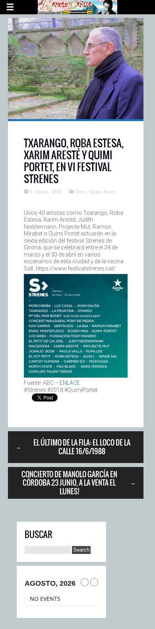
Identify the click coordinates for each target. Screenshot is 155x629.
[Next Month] (94, 582)
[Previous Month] (85, 582)
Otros (80, 191)
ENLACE (70, 383)
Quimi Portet (102, 191)
